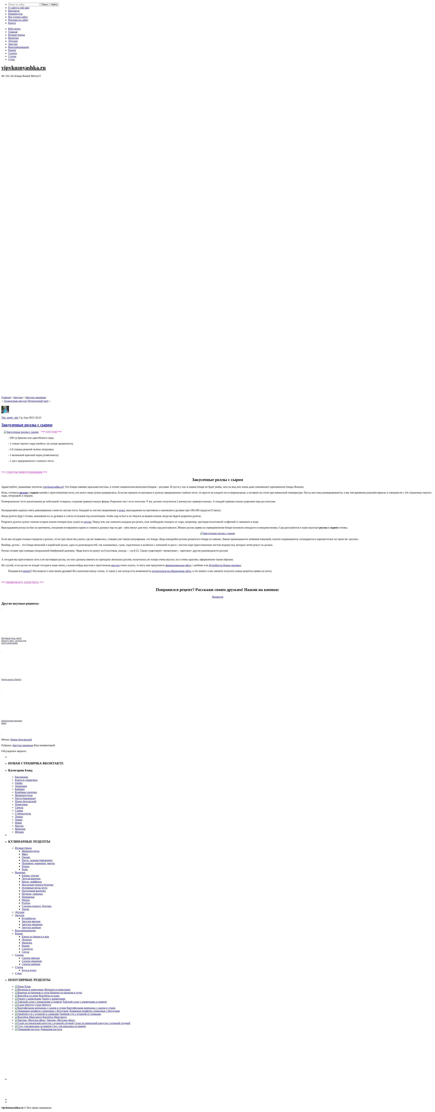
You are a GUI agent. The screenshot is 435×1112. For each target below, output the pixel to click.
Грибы (18, 783)
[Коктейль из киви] (26, 995)
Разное (12, 50)
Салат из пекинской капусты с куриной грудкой (102, 1023)
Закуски (13, 44)
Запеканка (21, 786)
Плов (27, 986)
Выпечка (13, 37)
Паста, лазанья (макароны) (37, 860)
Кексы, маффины (32, 881)
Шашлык (20, 828)
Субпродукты (23, 813)
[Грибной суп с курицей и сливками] (37, 1014)
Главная (12, 31)
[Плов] (19, 986)
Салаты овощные (32, 961)
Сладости (27, 948)
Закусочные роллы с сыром (26, 425)
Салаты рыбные (31, 964)
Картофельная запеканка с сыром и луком (91, 1007)
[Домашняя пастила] (27, 1029)
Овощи (26, 857)
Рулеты (26, 903)
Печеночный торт (38, 401)
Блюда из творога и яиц (35, 936)
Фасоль (19, 825)
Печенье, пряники (32, 893)
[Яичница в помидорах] (29, 989)
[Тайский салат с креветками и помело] (38, 1001)
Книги (12, 23)
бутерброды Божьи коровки (225, 565)
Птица (25, 866)
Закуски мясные (31, 921)
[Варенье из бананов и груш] (32, 992)
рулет (122, 510)
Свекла (19, 807)
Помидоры (21, 804)
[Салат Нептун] (24, 1004)
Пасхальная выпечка (34, 890)
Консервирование (18, 47)
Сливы (19, 810)
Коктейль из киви (49, 995)
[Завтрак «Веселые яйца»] (30, 1020)
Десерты (27, 939)
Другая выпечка (31, 878)
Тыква (18, 819)
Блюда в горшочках (26, 780)
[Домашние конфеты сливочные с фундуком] (41, 1010)
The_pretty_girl (9, 417)
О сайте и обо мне (18, 7)
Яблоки (19, 831)
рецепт (27, 571)
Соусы (25, 951)
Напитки (27, 942)
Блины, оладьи (30, 875)
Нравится (217, 596)
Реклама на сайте (18, 19)
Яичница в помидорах (57, 989)
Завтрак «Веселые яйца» (61, 1020)
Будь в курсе (29, 970)
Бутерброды (29, 918)
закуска (115, 565)
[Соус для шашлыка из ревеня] (33, 1026)
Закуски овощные (35, 397)
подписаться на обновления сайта (171, 571)
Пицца (26, 899)
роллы (24, 492)
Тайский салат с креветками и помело (85, 1001)
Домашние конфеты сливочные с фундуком (94, 1010)
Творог (19, 816)
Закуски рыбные (31, 927)
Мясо (25, 854)
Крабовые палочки (26, 792)
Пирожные (28, 896)
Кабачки (20, 789)
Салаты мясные (31, 958)
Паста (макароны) (25, 798)
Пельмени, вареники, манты (38, 863)
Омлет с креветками (53, 998)
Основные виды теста (34, 887)
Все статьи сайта (18, 16)
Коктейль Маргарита (54, 1017)
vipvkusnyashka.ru (23, 67)
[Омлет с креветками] (28, 998)
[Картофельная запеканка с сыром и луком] (40, 1007)
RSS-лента (14, 28)
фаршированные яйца (178, 565)
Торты (25, 909)
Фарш (18, 822)
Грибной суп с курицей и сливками (80, 1014)
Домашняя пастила (51, 1029)
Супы (11, 59)
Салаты (12, 53)
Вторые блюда (16, 34)
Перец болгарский (21, 739)
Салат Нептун (43, 1004)
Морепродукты (24, 795)
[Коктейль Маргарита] (28, 1017)
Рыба (25, 869)
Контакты (14, 10)
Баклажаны (21, 776)
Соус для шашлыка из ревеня (69, 1026)
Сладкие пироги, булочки (36, 906)
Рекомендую (15, 13)
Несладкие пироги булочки (37, 884)
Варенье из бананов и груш (66, 992)
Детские (13, 41)
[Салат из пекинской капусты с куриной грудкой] (44, 1023)
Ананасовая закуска (15, 401)
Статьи (12, 56)
